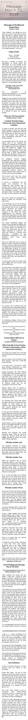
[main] (14, 10)
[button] (1, 2)
